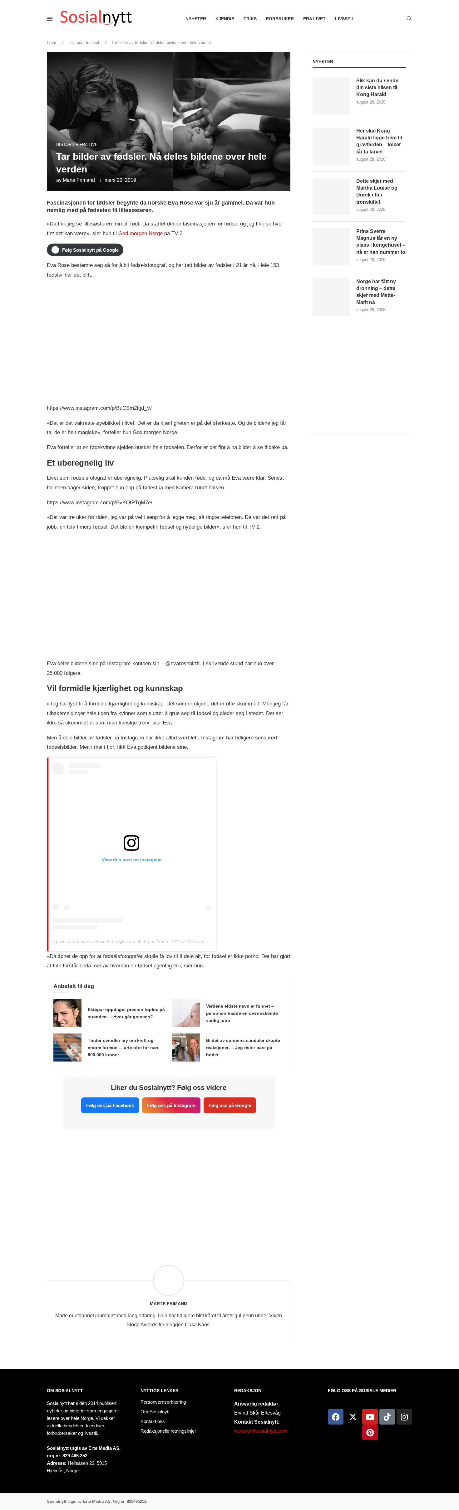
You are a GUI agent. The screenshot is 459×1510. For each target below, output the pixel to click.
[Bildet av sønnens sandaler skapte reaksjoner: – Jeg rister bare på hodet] (186, 1047)
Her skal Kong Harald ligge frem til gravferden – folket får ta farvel (379, 141)
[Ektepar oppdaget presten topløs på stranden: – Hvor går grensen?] (67, 1013)
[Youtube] (370, 1417)
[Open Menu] (49, 19)
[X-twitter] (353, 1417)
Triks (250, 18)
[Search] (409, 18)
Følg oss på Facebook (110, 1105)
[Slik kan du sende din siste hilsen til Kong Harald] (331, 96)
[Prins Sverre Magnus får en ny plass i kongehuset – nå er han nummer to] (331, 246)
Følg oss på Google (230, 1105)
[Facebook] (335, 1417)
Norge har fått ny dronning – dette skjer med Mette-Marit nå (376, 292)
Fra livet (314, 18)
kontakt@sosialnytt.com (260, 1431)
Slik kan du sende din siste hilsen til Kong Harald (377, 87)
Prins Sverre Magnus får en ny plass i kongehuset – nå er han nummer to (380, 242)
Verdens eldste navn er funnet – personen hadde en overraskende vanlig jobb (242, 1013)
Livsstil (344, 18)
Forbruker (280, 18)
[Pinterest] (370, 1432)
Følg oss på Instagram (171, 1105)
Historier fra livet (84, 42)
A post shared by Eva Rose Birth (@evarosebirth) (100, 941)
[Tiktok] (387, 1417)
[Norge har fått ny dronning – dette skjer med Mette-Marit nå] (331, 297)
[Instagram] (404, 1417)
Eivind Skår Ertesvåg (257, 1413)
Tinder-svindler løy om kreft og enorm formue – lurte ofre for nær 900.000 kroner (123, 1047)
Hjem (51, 42)
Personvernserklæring (163, 1402)
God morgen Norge (140, 233)
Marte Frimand (79, 180)
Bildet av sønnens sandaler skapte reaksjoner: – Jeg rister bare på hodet (243, 1047)
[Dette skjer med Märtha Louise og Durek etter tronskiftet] (331, 196)
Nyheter (195, 18)
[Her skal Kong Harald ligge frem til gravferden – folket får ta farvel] (331, 146)
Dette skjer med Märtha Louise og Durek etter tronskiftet (376, 191)
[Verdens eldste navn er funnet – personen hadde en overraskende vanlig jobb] (186, 1013)
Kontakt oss (153, 1421)
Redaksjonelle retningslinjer (168, 1431)
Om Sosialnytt (65, 1390)
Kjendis (224, 18)
